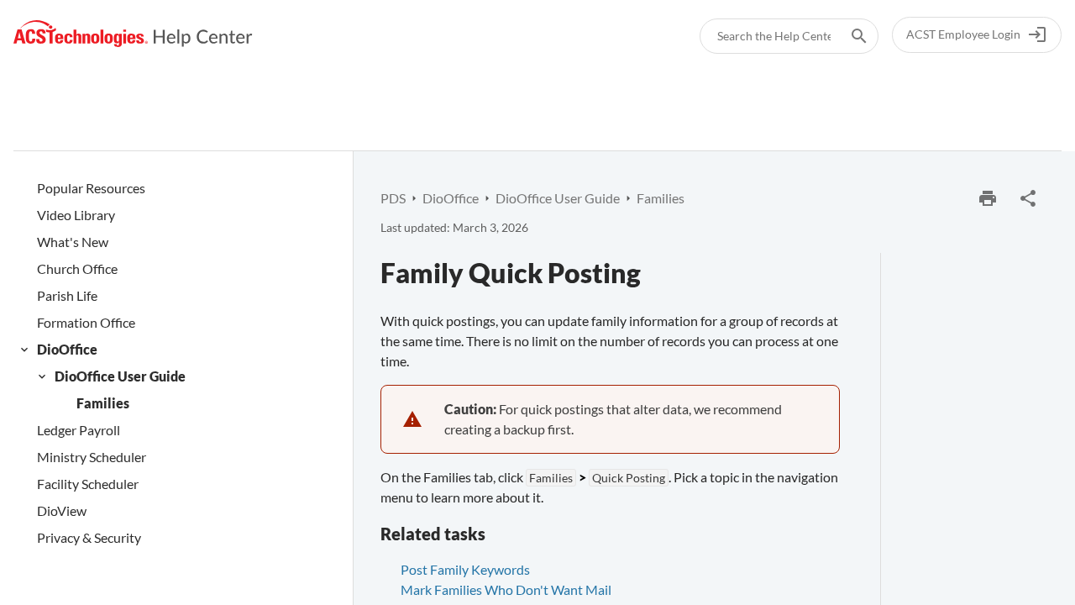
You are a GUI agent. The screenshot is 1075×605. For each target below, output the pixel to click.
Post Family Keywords (465, 569)
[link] (133, 34)
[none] (1028, 198)
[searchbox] (847, 36)
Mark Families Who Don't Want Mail (506, 589)
